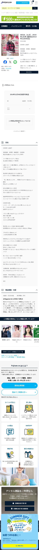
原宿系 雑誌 (22, 12)
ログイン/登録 (23, 2)
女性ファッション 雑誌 (11, 12)
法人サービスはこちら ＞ (9, 397)
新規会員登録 (19, 385)
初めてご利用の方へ (19, 392)
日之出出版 (8, 68)
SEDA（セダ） (29, 12)
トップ (3, 12)
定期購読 (4, 26)
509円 (24, 101)
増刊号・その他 (31, 26)
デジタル (8, 109)
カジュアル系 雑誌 (7, 357)
